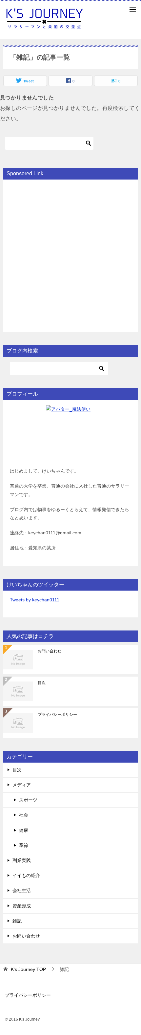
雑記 (17, 920)
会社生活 (21, 890)
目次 (42, 683)
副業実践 (21, 860)
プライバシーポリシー (57, 714)
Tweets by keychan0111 (34, 599)
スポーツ (28, 799)
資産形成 (21, 905)
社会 (23, 815)
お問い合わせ (49, 651)
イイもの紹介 (26, 875)
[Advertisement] (70, 255)
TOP (28, 969)
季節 (23, 845)
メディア (21, 784)
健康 (23, 830)
